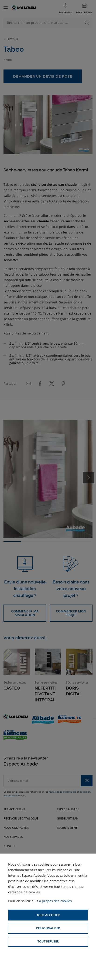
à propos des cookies (55, 901)
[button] (48, 915)
